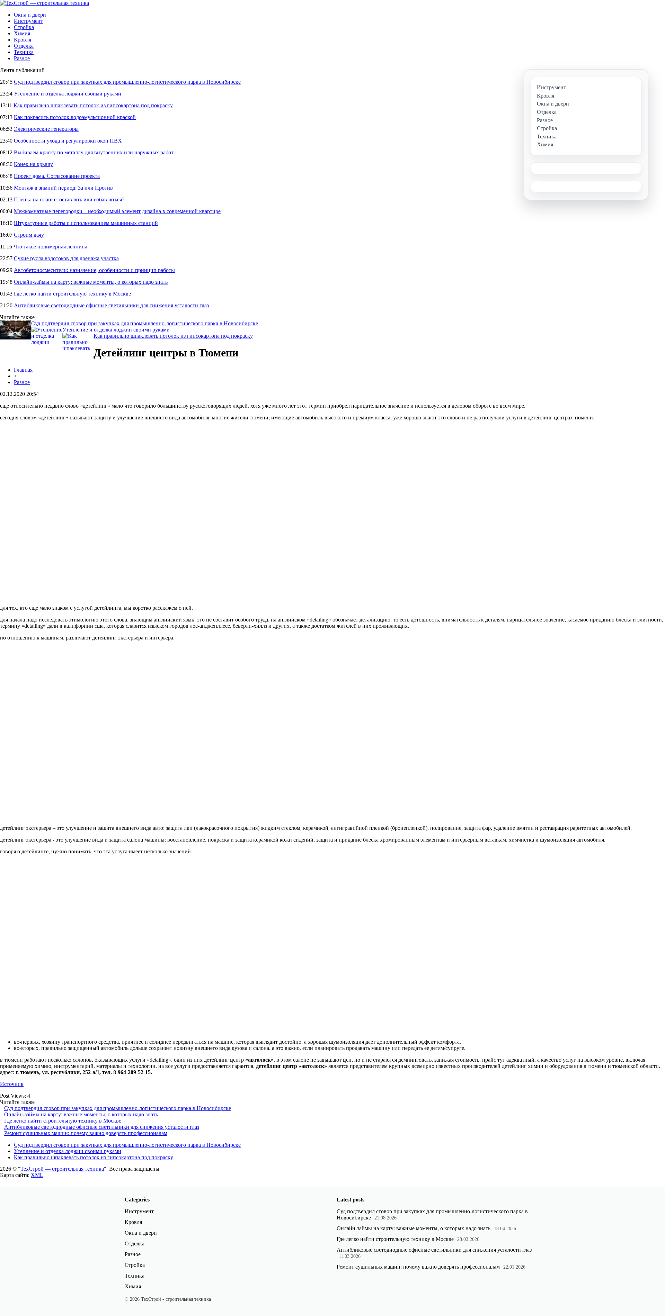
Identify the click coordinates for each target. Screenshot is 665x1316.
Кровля (22, 40)
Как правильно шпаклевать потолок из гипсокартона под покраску (93, 105)
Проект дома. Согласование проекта (57, 176)
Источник (12, 1084)
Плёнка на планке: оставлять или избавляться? (69, 199)
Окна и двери (30, 15)
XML (37, 1175)
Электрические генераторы (46, 129)
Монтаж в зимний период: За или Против (63, 188)
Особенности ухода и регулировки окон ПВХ (68, 141)
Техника (24, 52)
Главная (23, 370)
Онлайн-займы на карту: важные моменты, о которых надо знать (91, 282)
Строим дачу (29, 235)
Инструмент (28, 21)
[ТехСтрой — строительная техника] (44, 3)
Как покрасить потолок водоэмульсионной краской (75, 117)
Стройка (24, 27)
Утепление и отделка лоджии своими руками (67, 94)
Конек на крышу (33, 164)
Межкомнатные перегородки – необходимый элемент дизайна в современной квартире (117, 211)
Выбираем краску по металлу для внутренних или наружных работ (94, 152)
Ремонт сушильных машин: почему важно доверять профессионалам (85, 1133)
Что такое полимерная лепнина (50, 246)
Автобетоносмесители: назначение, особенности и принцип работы (94, 270)
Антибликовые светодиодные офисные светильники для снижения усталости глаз (111, 305)
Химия (22, 33)
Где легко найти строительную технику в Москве (72, 294)
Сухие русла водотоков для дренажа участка (66, 258)
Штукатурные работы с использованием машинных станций (86, 223)
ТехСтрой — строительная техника (62, 1169)
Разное (22, 58)
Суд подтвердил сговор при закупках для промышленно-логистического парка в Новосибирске (127, 82)
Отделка (24, 46)
